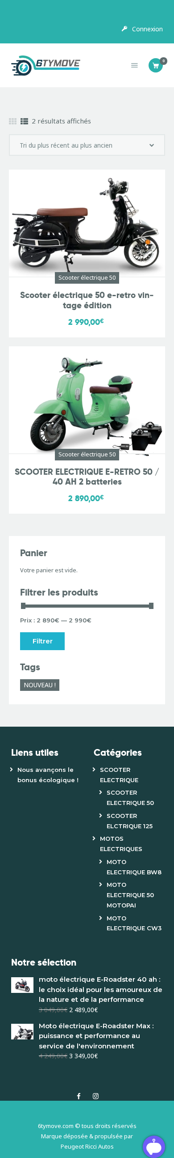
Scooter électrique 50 (87, 277)
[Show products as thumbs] (13, 121)
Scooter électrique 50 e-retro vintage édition (87, 300)
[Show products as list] (24, 121)
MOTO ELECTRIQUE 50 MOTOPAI (130, 895)
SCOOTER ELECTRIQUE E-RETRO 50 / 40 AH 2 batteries (87, 477)
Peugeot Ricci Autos (87, 1146)
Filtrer (43, 641)
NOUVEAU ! (40, 685)
